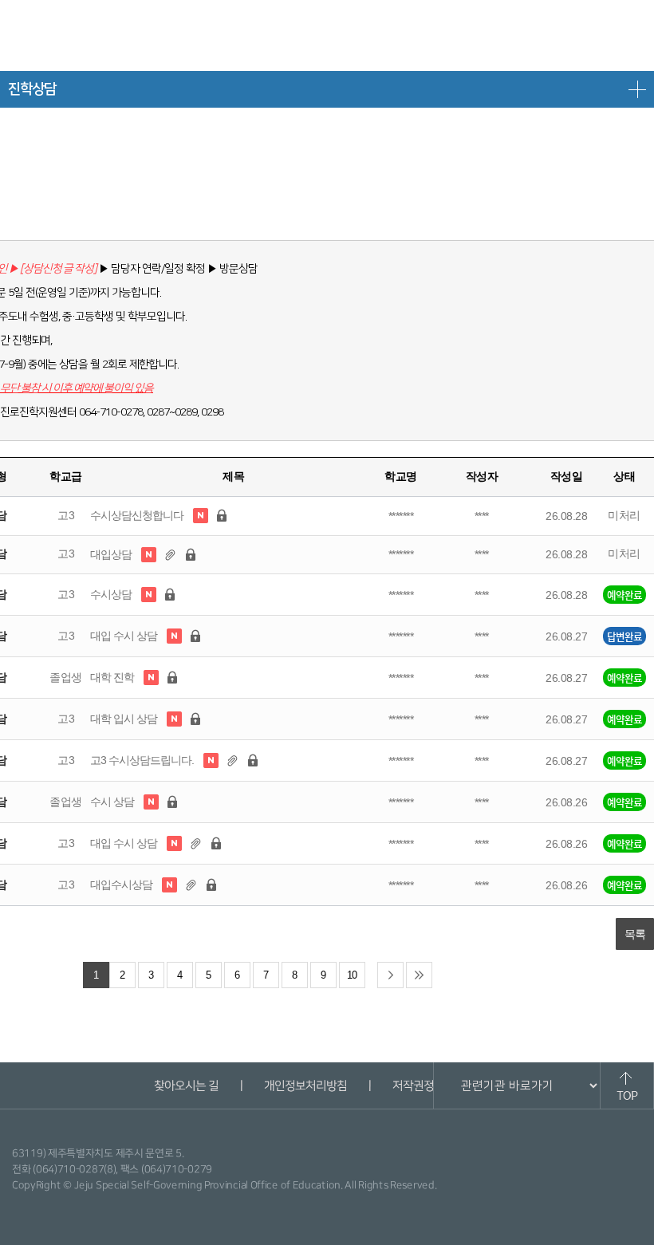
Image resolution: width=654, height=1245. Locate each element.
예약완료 (624, 594)
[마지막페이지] (419, 975)
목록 (634, 934)
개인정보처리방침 (304, 1086)
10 (352, 975)
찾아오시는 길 (185, 1086)
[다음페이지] (390, 975)
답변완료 (624, 636)
